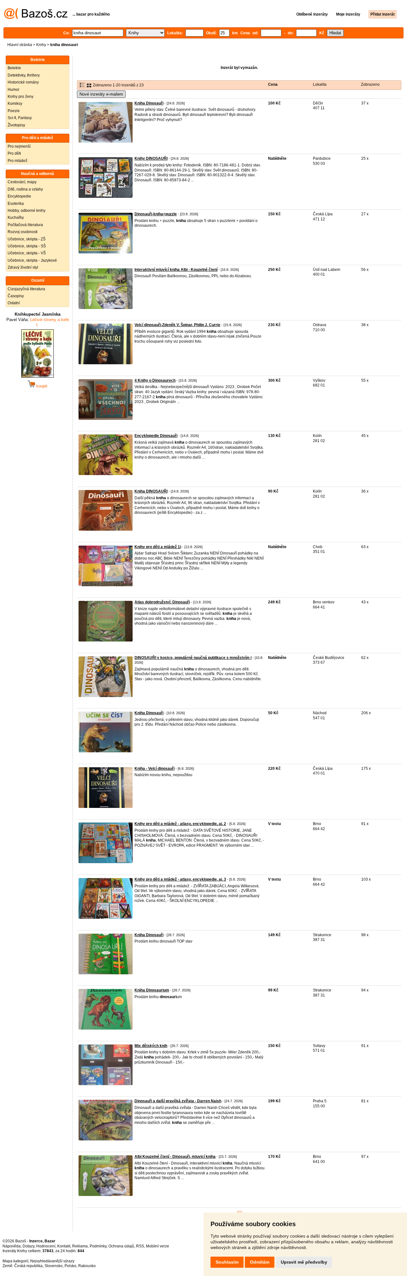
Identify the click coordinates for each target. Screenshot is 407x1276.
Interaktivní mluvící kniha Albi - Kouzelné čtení (176, 269)
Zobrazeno (370, 84)
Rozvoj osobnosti (23, 232)
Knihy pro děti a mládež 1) (158, 547)
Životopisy (16, 125)
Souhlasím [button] (227, 1262)
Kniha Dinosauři (149, 103)
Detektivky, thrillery (24, 75)
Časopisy (16, 296)
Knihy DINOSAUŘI (151, 158)
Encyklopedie (19, 196)
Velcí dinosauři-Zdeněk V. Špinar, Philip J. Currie (177, 325)
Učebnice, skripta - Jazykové (32, 260)
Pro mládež (17, 160)
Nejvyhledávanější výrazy (52, 1261)
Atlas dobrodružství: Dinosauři (162, 602)
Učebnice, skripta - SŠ (27, 246)
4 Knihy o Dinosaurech (155, 380)
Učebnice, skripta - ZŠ (26, 239)
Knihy (41, 45)
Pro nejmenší (19, 146)
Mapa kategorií (15, 1261)
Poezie (14, 111)
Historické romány (23, 82)
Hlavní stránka (19, 45)
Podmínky (98, 1246)
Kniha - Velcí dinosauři (155, 768)
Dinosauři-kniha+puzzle (156, 214)
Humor (13, 89)
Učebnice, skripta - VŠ (27, 253)
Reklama (80, 1246)
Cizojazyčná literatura (26, 289)
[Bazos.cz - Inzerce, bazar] (35, 18)
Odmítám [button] (259, 1262)
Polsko (70, 1266)
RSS (140, 1246)
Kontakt (63, 1246)
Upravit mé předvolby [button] (304, 1262)
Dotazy (28, 1246)
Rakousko (87, 1266)
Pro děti (14, 153)
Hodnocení (45, 1246)
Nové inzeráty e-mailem (101, 94)
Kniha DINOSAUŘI (151, 491)
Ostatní (14, 303)
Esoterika (16, 203)
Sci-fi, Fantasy (20, 118)
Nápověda (12, 1246)
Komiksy (15, 103)
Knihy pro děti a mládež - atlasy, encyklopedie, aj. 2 (180, 824)
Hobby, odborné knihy (26, 210)
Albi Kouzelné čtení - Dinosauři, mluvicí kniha (175, 1156)
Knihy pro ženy (20, 96)
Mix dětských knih (151, 1046)
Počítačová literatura (25, 225)
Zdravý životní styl (23, 267)
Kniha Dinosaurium (152, 990)
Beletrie (14, 68)
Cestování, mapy (22, 182)
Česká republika (28, 1266)
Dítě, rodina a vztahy (25, 189)
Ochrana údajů (121, 1246)
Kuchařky (16, 217)
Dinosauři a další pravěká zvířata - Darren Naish (178, 1101)
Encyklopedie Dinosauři (156, 435)
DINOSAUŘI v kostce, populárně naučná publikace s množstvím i (193, 657)
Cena (273, 84)
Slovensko (54, 1266)
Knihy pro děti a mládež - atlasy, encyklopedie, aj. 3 (180, 879)
